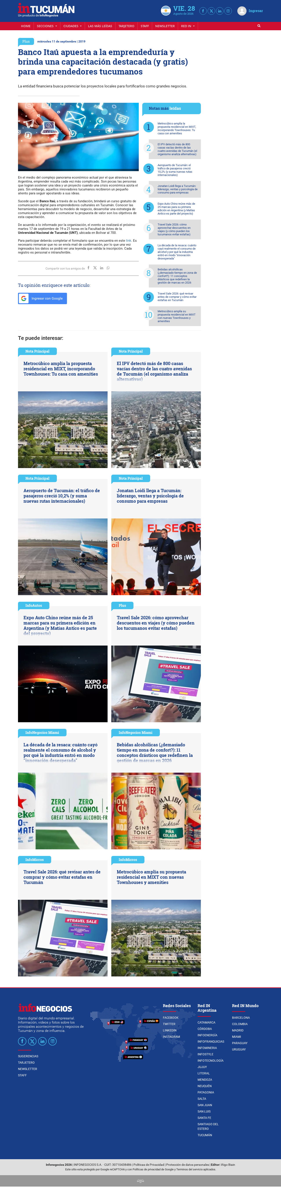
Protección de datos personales (187, 1165)
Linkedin (170, 1030)
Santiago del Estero (208, 1126)
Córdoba (205, 1029)
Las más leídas (100, 26)
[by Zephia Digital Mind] (140, 1181)
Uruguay (239, 1049)
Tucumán (205, 1135)
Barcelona (241, 1017)
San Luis (204, 1111)
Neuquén (205, 1086)
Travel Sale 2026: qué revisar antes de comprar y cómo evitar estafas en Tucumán (177, 297)
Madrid (237, 1030)
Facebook (170, 1017)
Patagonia (206, 1092)
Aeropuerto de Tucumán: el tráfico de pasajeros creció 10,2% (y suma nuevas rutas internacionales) (175, 170)
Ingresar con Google (47, 298)
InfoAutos (33, 605)
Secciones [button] (45, 26)
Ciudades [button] (71, 26)
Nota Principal (37, 351)
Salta (202, 1098)
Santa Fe (204, 1118)
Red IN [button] (186, 26)
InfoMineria (207, 1048)
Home (26, 26)
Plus (26, 41)
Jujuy (202, 1067)
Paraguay (239, 1043)
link (128, 241)
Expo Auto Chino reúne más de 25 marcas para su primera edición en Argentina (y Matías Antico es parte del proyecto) (176, 208)
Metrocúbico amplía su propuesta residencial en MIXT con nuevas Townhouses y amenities (177, 316)
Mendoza (205, 1079)
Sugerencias (28, 1056)
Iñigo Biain (228, 1165)
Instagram (171, 1036)
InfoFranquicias (211, 1041)
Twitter (169, 1024)
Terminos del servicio (189, 1169)
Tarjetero (126, 26)
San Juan (205, 1105)
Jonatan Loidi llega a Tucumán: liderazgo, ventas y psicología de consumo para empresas (178, 189)
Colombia (240, 1024)
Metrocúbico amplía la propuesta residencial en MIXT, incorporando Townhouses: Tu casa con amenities (177, 128)
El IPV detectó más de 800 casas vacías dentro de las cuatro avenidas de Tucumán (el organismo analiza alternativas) (177, 149)
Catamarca (206, 1022)
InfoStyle (205, 1054)
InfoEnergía (207, 1035)
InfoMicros (34, 859)
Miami (236, 1036)
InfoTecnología (210, 1060)
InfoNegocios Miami (42, 732)
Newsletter (165, 26)
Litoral (204, 1073)
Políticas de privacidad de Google (153, 1169)
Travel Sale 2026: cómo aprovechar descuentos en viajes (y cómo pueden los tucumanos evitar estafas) (174, 229)
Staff (145, 26)
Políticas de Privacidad (148, 1165)
